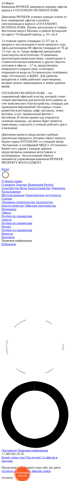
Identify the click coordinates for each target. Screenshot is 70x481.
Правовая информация (33, 450)
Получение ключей (22, 474)
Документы (9, 450)
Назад (5, 169)
